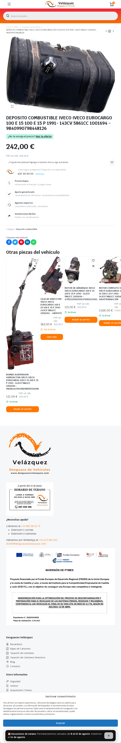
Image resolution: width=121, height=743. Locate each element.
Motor (16, 27)
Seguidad (15, 681)
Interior (14, 685)
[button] (12, 107)
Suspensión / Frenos (21, 690)
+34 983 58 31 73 (30, 526)
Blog (12, 661)
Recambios (16, 644)
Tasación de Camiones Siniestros (27, 657)
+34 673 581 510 (48, 540)
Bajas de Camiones (20, 648)
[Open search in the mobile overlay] (60, 16)
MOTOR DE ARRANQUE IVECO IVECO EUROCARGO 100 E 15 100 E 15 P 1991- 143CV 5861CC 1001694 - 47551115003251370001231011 (81, 294)
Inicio (8, 27)
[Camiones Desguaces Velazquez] (60, 4)
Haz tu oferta (44, 136)
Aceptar (60, 723)
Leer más (52, 337)
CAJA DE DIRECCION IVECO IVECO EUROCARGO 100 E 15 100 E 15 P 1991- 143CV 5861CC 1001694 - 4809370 (51, 306)
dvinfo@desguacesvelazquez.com (26, 543)
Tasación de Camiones (22, 653)
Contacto (15, 666)
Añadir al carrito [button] (23, 409)
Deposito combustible (31, 27)
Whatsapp (40, 174)
